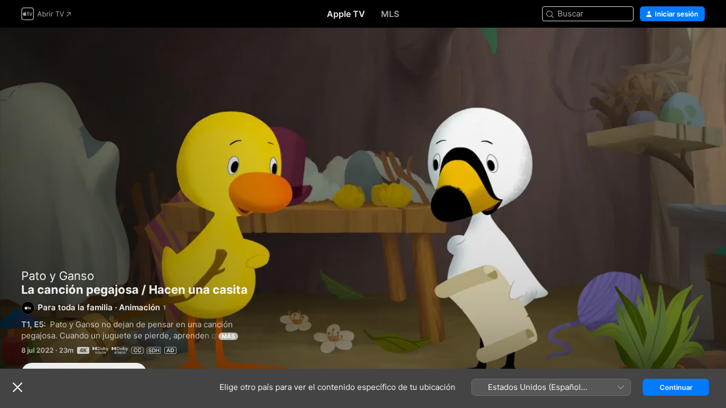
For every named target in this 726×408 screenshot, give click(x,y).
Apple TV (346, 13)
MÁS (228, 336)
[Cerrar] (17, 387)
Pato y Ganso (57, 276)
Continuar (676, 387)
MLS (390, 13)
